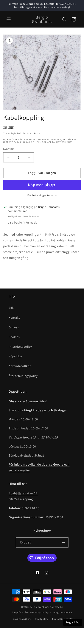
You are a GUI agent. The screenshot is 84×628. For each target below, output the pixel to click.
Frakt (20, 133)
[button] (8, 19)
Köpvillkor (16, 356)
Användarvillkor (20, 366)
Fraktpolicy (41, 618)
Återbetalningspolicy (23, 376)
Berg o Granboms (40, 606)
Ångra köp (72, 622)
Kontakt (14, 317)
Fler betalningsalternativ (42, 195)
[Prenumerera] (63, 542)
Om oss (14, 327)
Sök (11, 308)
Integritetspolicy (20, 347)
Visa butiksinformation (23, 222)
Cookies (14, 337)
